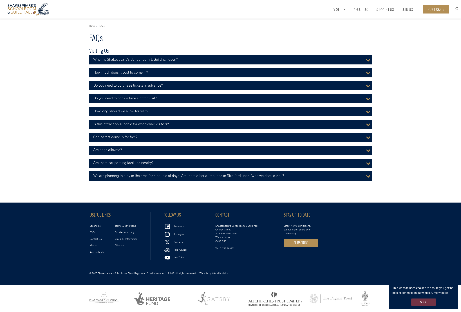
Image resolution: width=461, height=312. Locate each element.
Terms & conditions (125, 226)
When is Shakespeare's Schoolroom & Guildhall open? (135, 59)
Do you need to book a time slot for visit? (124, 98)
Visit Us (339, 9)
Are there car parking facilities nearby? (123, 163)
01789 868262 (227, 248)
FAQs (92, 232)
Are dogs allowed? (107, 150)
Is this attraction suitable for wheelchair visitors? (131, 124)
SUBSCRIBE (301, 242)
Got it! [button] (424, 302)
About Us (360, 9)
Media (93, 245)
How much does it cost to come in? (120, 72)
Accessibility (97, 252)
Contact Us (96, 239)
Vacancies (95, 226)
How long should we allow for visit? (120, 111)
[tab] (230, 60)
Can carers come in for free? (115, 137)
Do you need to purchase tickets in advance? (128, 85)
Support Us (385, 9)
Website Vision (220, 273)
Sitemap (119, 245)
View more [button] (441, 292)
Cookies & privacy (124, 232)
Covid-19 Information (126, 239)
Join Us (407, 9)
